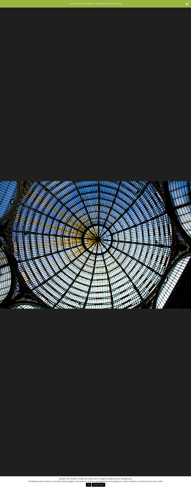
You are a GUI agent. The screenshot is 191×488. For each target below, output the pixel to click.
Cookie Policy (98, 485)
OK (88, 485)
